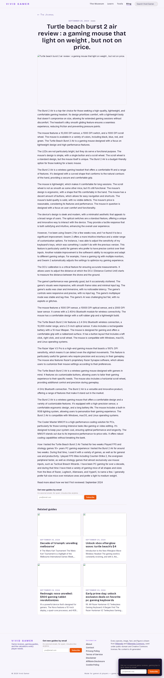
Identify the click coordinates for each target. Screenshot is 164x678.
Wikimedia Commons (135, 644)
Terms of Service (94, 654)
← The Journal (45, 14)
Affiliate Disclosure (95, 661)
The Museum (97, 4)
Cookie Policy (92, 665)
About (89, 644)
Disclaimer (91, 658)
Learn (110, 4)
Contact (90, 647)
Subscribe (90, 497)
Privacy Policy (93, 651)
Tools (120, 4)
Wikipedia (119, 644)
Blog (128, 4)
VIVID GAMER (18, 4)
